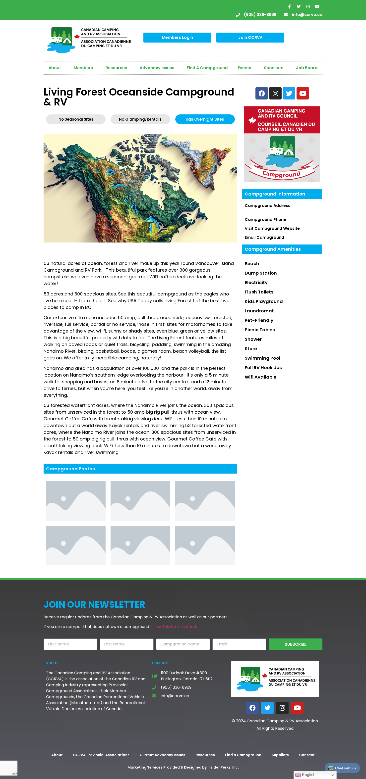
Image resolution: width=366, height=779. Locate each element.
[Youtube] (317, 6)
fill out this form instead (173, 627)
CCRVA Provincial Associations (101, 754)
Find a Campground (243, 754)
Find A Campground (207, 68)
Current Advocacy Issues (162, 754)
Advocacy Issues (157, 68)
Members (83, 68)
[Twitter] (299, 6)
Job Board (306, 68)
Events (244, 68)
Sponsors (273, 68)
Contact (307, 754)
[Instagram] (308, 6)
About (55, 68)
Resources (116, 68)
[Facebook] (252, 708)
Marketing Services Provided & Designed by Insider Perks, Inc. (183, 767)
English (308, 775)
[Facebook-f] (290, 6)
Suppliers (280, 754)
